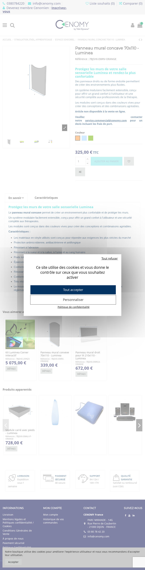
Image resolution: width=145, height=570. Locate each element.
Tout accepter (73, 289)
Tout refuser (110, 258)
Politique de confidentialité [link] (73, 307)
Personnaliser (73, 299)
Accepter (13, 562)
